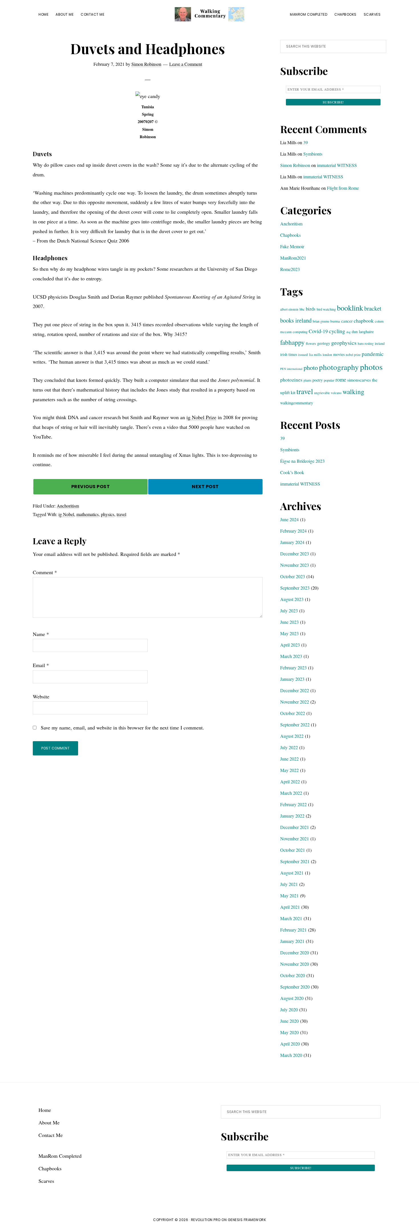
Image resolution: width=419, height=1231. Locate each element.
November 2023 (294, 565)
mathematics (87, 514)
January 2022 (292, 816)
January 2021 (292, 941)
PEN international (291, 369)
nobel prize (353, 354)
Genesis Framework (247, 1219)
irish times (288, 354)
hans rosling (366, 343)
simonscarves (359, 380)
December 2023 (294, 554)
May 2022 (289, 770)
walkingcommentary (296, 402)
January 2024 (292, 542)
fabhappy (292, 342)
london (327, 354)
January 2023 (292, 679)
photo (311, 367)
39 (305, 142)
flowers (311, 343)
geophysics (344, 343)
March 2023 (291, 656)
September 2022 (295, 724)
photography (339, 367)
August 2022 (292, 736)
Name (41, 634)
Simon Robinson (295, 165)
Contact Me (50, 1135)
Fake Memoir (292, 246)
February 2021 (293, 930)
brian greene (321, 321)
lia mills (315, 354)
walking (353, 391)
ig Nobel (66, 514)
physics (107, 514)
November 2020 (294, 964)
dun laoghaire (363, 331)
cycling (337, 331)
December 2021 (294, 827)
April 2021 (290, 907)
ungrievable (322, 393)
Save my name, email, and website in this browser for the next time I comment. (122, 727)
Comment (45, 572)
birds (311, 308)
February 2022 (293, 804)
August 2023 (292, 599)
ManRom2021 (293, 258)
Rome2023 (290, 269)
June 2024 (289, 519)
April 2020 (290, 1044)
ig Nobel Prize (201, 417)
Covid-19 (318, 331)
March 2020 (291, 1055)
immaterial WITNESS (337, 165)
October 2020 (292, 975)
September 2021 (295, 861)
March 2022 (291, 793)
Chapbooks (290, 235)
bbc (302, 309)
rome (340, 379)
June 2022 (289, 759)
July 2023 (289, 611)
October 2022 (292, 713)
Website (41, 696)
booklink (350, 308)
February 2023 (293, 667)
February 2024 (293, 531)
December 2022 (294, 690)
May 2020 (289, 1032)
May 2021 (289, 895)
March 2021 (291, 918)
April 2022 (290, 781)
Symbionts (312, 154)
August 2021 (292, 873)
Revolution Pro (206, 1219)
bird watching (326, 309)
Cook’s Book (292, 472)
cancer (347, 321)
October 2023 (292, 576)
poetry (317, 380)
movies (339, 354)
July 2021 (289, 884)
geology (323, 343)
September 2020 (295, 987)
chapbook (364, 320)
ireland (380, 343)
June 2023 (289, 622)
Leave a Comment (185, 64)
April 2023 (290, 645)
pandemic (373, 353)
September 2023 (295, 588)
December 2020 (294, 952)
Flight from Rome (343, 188)
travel (121, 514)
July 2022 (289, 747)
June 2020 (289, 1021)
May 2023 (289, 633)
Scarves (46, 1180)
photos (371, 366)
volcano (336, 393)
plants (307, 380)
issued (303, 354)
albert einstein (289, 309)
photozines (291, 379)
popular (329, 380)
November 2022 (294, 702)
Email (41, 665)
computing (300, 331)
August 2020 (292, 998)
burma (335, 321)
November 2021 (294, 838)
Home (44, 1109)
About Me (49, 1122)
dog (348, 332)
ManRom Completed (60, 1155)
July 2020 (289, 1009)
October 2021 (292, 850)
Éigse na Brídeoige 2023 (302, 461)
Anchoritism (68, 506)
